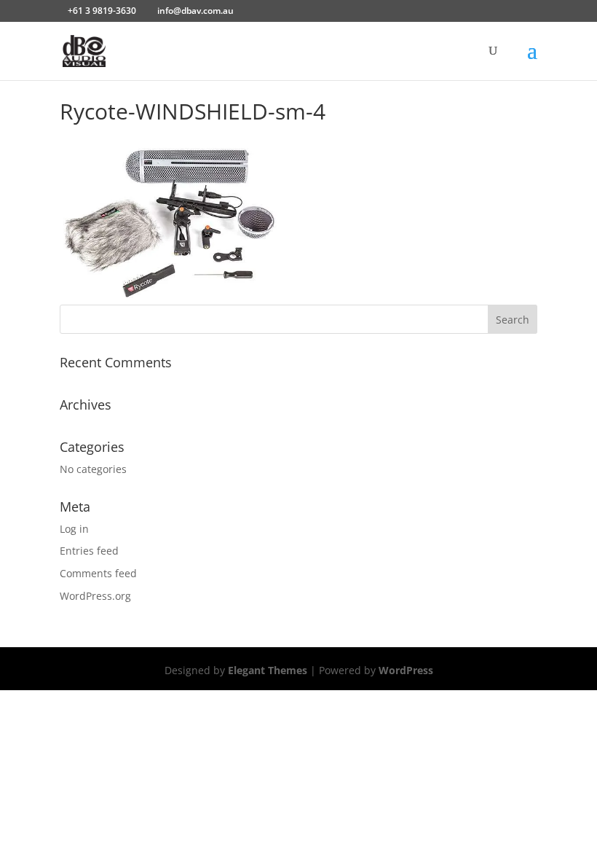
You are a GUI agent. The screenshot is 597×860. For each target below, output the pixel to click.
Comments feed (98, 573)
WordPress (406, 670)
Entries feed (89, 551)
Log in (74, 529)
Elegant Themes (267, 670)
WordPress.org (95, 596)
